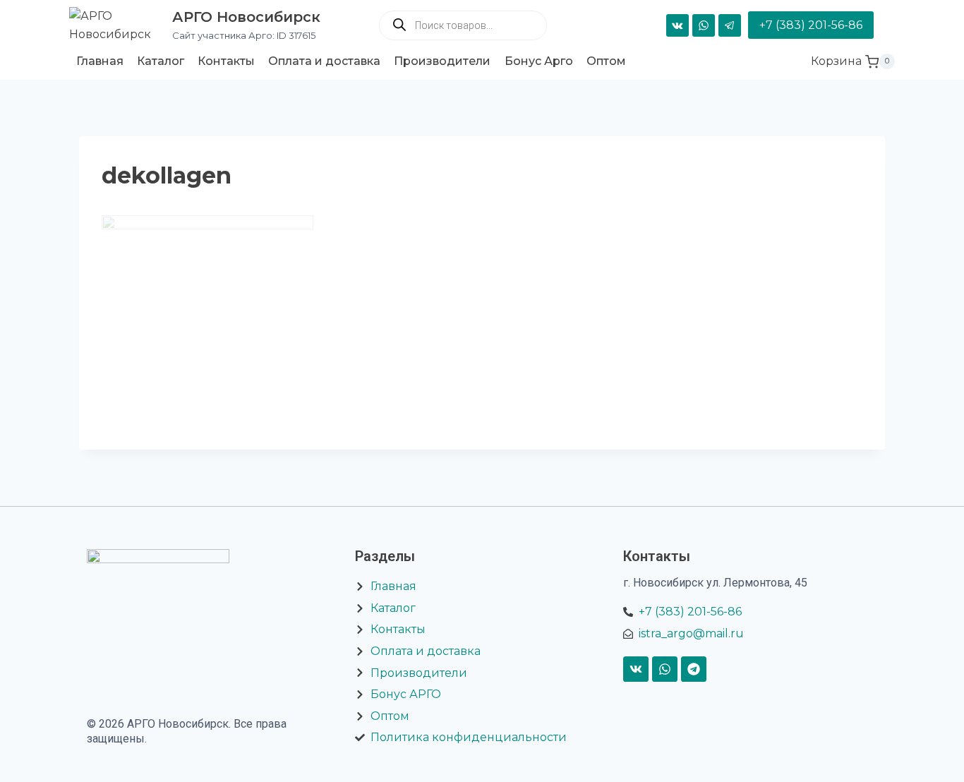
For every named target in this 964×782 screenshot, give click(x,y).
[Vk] (636, 669)
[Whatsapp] (664, 669)
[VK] (677, 25)
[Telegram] (729, 25)
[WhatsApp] (703, 25)
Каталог (160, 61)
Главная (99, 61)
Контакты (226, 61)
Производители (442, 61)
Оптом (606, 61)
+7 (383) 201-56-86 (810, 25)
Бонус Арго (539, 61)
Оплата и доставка (324, 61)
